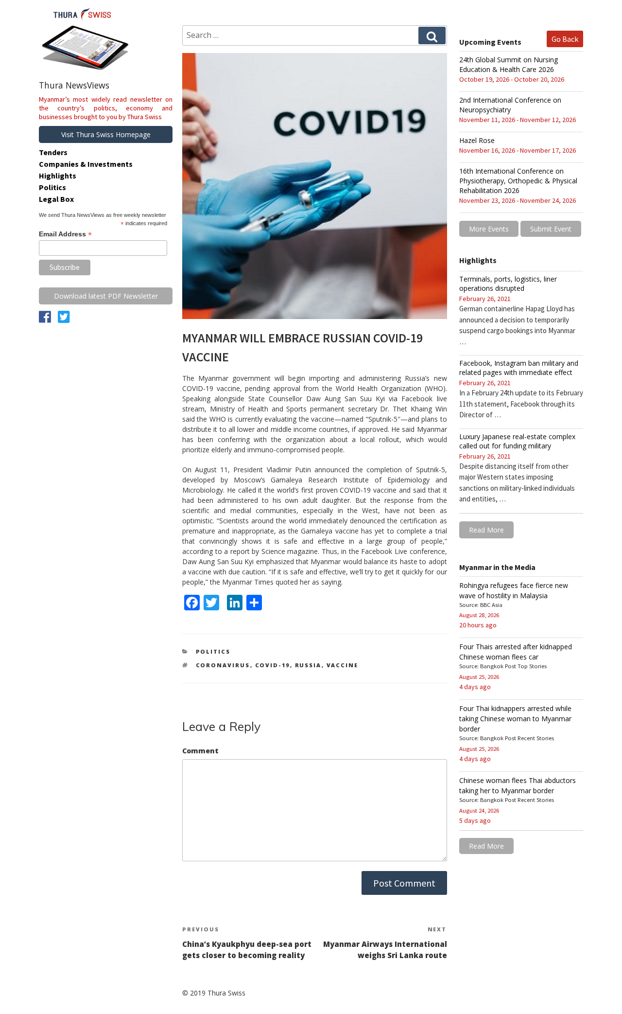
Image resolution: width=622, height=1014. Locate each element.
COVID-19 (272, 665)
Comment (200, 750)
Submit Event (550, 228)
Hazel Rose (477, 140)
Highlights (57, 175)
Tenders (53, 152)
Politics (213, 651)
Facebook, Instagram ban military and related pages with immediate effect (518, 367)
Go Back (565, 39)
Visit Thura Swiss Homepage (106, 134)
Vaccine (343, 665)
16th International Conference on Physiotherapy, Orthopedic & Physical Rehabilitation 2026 (518, 180)
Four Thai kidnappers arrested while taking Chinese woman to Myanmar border (515, 718)
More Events (489, 228)
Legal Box (56, 199)
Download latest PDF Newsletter (106, 296)
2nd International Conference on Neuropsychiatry (510, 104)
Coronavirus (223, 665)
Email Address (65, 234)
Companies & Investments (86, 164)
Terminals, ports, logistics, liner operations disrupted (508, 283)
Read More (486, 529)
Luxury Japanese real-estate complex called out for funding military (517, 441)
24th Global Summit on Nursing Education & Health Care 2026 (508, 64)
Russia (308, 665)
